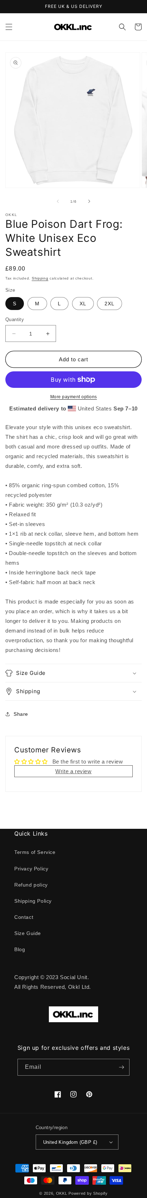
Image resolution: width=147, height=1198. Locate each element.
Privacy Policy (31, 869)
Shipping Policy (33, 901)
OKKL (61, 1193)
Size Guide (27, 933)
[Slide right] (89, 201)
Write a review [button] (73, 771)
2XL (110, 303)
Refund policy (31, 885)
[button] (9, 27)
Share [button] (21, 714)
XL (83, 303)
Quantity (14, 319)
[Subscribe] (121, 1067)
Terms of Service (35, 852)
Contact (23, 917)
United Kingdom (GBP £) (70, 1142)
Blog (19, 949)
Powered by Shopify (88, 1193)
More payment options (73, 396)
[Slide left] (58, 201)
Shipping (40, 278)
